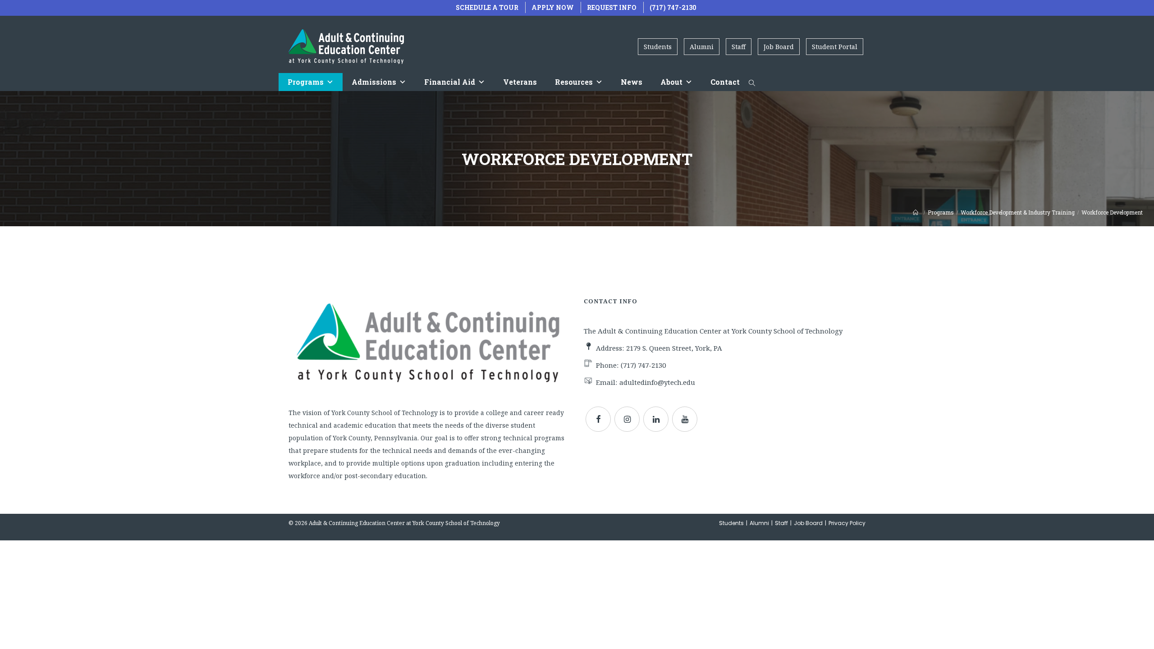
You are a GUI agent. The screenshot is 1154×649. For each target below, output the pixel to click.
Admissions (374, 82)
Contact (725, 82)
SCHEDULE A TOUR (487, 7)
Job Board (779, 46)
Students (658, 46)
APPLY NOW (552, 7)
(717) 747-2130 (673, 7)
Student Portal (834, 46)
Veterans (520, 82)
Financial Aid (449, 82)
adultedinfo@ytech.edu (657, 382)
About (671, 82)
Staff (739, 46)
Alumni (702, 46)
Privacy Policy (847, 523)
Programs (306, 82)
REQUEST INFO (612, 7)
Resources (574, 82)
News (631, 82)
